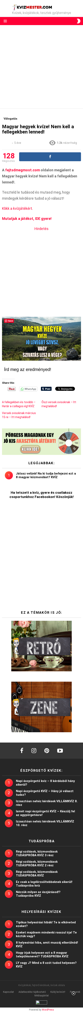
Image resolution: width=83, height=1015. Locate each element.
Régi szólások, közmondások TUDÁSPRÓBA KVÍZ (37, 873)
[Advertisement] (41, 66)
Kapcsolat (8, 992)
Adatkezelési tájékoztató (32, 992)
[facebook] (21, 750)
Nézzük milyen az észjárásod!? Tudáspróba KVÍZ (38, 893)
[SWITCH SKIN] (78, 21)
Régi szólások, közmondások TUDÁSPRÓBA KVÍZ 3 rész (37, 853)
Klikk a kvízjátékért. (17, 208)
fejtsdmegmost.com (22, 170)
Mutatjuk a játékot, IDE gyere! (27, 218)
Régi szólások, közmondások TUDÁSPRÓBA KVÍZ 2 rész (37, 863)
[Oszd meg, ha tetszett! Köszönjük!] (50, 156)
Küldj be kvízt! (57, 992)
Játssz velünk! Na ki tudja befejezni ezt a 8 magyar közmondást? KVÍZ (46, 475)
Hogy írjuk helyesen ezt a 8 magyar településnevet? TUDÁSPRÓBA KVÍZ (42, 954)
